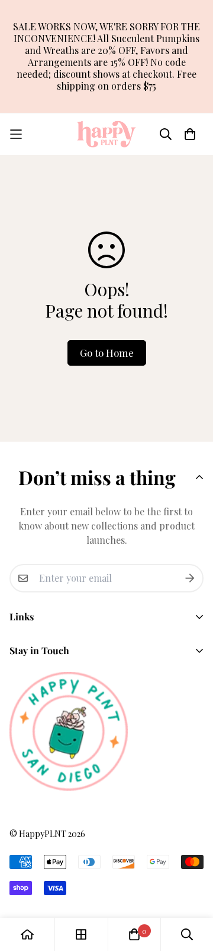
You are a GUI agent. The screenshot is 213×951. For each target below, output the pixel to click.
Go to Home (107, 352)
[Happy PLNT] (106, 134)
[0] (134, 934)
